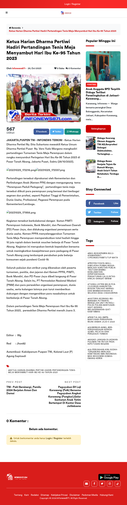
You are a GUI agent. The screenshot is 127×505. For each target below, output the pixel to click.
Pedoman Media (90, 495)
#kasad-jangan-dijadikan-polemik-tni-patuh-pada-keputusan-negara (103, 342)
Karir (26, 495)
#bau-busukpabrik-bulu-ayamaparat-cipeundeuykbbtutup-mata (103, 255)
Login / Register (72, 4)
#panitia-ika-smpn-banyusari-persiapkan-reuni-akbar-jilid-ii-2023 (101, 319)
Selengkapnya (98, 129)
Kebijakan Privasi (59, 495)
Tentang (18, 495)
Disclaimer (75, 495)
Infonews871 (19, 68)
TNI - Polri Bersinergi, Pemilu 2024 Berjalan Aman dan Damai (23, 388)
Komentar (74, 68)
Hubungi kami (106, 495)
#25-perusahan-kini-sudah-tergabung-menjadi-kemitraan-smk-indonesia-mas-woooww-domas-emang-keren (103, 354)
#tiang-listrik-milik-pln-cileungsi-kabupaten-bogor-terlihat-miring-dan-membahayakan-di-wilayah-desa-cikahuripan (103, 288)
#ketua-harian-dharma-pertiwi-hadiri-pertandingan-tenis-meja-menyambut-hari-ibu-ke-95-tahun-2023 (42, 371)
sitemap (45, 495)
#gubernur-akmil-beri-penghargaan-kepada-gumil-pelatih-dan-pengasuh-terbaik (100, 331)
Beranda (16, 28)
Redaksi (35, 495)
